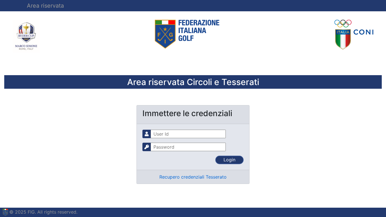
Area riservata (45, 5)
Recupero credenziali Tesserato (193, 177)
